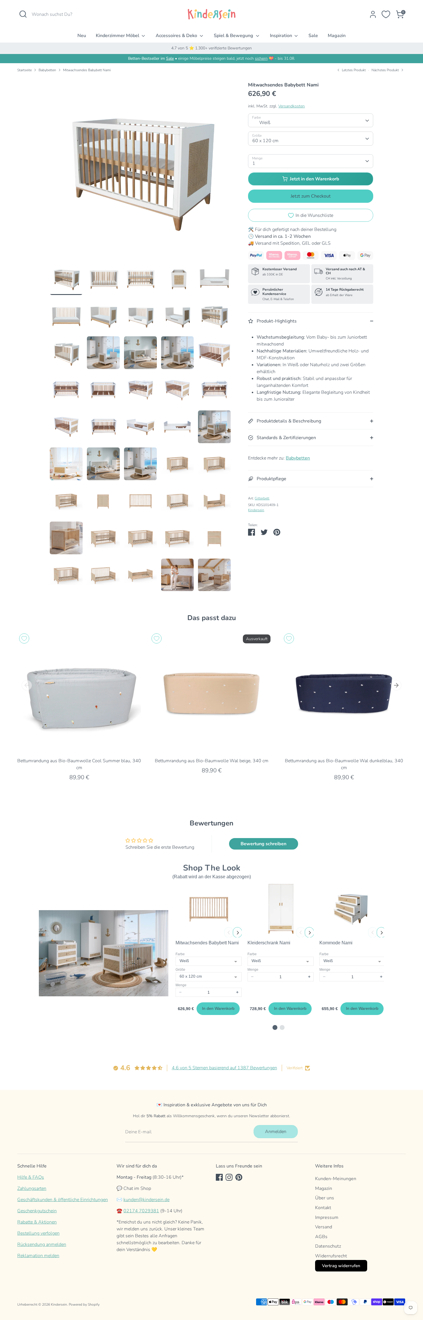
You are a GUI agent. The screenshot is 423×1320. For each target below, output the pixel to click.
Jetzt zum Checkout (311, 196)
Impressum (326, 1217)
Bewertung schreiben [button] (263, 844)
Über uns (324, 1198)
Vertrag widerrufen (341, 1266)
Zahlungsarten (31, 1188)
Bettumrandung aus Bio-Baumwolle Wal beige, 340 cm (211, 761)
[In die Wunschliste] (24, 638)
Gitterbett (262, 498)
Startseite (24, 70)
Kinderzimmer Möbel (118, 35)
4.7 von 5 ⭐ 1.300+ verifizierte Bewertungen (211, 48)
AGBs (321, 1237)
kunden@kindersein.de (146, 1200)
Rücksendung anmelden (41, 1244)
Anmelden (275, 1131)
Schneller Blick (79, 745)
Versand (323, 1227)
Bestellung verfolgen (38, 1233)
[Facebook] (219, 1177)
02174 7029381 (141, 1211)
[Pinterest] (238, 1177)
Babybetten (47, 70)
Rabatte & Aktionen (37, 1222)
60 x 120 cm (265, 141)
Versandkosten (291, 106)
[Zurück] (26, 685)
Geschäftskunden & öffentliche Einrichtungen (62, 1200)
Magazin (337, 35)
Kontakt (323, 1208)
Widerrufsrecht (331, 1256)
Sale (313, 35)
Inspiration (281, 35)
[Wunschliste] (386, 14)
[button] (275, 1027)
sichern (261, 58)
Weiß (264, 122)
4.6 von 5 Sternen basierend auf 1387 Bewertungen (224, 1068)
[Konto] (373, 14)
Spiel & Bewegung (234, 35)
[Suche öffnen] (23, 14)
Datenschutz (328, 1246)
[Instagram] (229, 1177)
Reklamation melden (38, 1256)
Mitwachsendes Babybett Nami (87, 70)
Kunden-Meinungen (335, 1179)
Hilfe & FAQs (30, 1177)
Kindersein (256, 510)
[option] (140, 169)
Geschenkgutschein (37, 1211)
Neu (81, 35)
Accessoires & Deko (177, 35)
